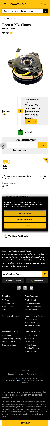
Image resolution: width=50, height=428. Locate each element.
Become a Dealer (8, 342)
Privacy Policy (28, 260)
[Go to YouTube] (31, 288)
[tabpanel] (25, 66)
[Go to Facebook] (19, 288)
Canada (11, 374)
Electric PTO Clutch (8, 18)
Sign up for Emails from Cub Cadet (24, 258)
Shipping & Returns (32, 348)
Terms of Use (39, 380)
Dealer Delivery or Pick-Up (11, 339)
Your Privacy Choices (27, 380)
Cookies (25, 383)
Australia (30, 374)
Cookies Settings (25, 213)
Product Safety (31, 351)
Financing (5, 313)
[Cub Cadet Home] (18, 4)
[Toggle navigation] (5, 4)
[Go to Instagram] (25, 288)
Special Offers (7, 306)
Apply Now (31, 122)
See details (29, 118)
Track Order (29, 339)
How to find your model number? (25, 150)
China (40, 374)
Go (42, 145)
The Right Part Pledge (18, 236)
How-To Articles (8, 303)
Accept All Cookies (25, 226)
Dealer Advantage (9, 345)
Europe (20, 374)
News (4, 310)
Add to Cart (25, 423)
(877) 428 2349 (31, 335)
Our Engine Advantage (10, 316)
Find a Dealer (7, 335)
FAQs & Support (31, 345)
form (12, 263)
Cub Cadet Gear (31, 319)
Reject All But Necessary (25, 219)
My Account (29, 342)
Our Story (5, 300)
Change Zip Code (42, 177)
